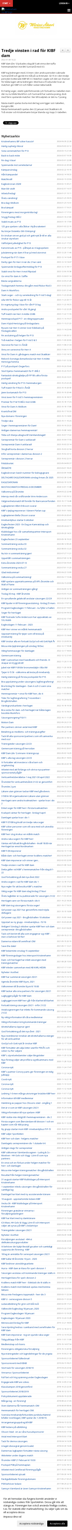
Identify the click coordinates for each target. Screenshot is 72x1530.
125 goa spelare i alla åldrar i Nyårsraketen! (23, 226)
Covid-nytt (6, 1079)
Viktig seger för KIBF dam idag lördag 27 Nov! (23, 891)
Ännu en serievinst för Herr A (16, 349)
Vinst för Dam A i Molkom (13, 406)
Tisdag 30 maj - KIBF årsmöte (15, 593)
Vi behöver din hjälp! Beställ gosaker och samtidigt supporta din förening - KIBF (26, 1248)
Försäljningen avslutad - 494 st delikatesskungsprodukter (16, 1241)
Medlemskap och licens (13, 1344)
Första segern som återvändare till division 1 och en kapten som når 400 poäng (27, 1123)
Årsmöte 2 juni (8, 786)
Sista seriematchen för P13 (15, 150)
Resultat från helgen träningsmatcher (20, 1175)
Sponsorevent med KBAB (14, 1363)
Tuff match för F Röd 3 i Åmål (15, 387)
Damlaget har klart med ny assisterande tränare (25, 1194)
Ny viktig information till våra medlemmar (22, 1017)
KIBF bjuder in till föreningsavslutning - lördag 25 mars (28, 603)
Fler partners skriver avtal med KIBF (19, 727)
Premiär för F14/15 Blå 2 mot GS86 (18, 401)
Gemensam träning (11, 655)
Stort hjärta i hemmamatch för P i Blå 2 (20, 371)
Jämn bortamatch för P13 (13, 392)
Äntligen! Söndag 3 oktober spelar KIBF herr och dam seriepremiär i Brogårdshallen (27, 928)
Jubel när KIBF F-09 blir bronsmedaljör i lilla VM (24, 667)
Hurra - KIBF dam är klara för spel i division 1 (23, 1268)
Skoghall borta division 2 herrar (17, 449)
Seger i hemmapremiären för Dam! (19, 425)
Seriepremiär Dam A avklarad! (16, 444)
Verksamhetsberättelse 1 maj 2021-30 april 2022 (25, 777)
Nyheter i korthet (9, 972)
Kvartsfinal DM (8, 411)
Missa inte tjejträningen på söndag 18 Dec (22, 646)
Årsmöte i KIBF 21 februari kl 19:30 (18, 1460)
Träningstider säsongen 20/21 (16, 1230)
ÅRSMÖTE (6, 468)
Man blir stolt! (8, 188)
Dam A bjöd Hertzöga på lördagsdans (20, 323)
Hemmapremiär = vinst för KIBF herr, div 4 (22, 693)
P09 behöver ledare (11, 1483)
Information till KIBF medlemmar (17, 1098)
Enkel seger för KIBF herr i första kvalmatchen (24, 808)
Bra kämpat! (7, 207)
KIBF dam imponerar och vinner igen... (20, 860)
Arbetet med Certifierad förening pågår (21, 1469)
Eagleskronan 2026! (11, 183)
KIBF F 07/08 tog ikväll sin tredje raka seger (22, 822)
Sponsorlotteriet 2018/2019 (15, 1391)
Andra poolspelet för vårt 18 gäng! (18, 309)
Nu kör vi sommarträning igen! (16, 553)
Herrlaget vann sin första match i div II (20, 900)
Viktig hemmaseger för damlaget (17, 650)
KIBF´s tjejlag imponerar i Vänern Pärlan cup (23, 510)
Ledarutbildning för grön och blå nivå (20, 1303)
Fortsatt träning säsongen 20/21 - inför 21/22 (23, 1005)
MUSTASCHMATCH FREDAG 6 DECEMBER (21, 486)
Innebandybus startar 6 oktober (17, 520)
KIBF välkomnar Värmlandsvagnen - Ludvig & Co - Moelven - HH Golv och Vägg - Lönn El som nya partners (26, 1155)
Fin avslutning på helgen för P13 (17, 335)
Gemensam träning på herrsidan (18, 748)
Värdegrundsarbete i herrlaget (16, 705)
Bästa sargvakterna (11, 280)
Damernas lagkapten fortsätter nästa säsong (24, 1450)
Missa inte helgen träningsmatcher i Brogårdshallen (27, 1170)
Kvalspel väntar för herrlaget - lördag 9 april (23, 812)
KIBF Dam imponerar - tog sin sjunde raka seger (25, 1334)
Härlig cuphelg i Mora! (12, 146)
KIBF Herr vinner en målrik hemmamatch (21, 629)
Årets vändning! (9, 198)
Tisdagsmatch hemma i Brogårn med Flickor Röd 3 (26, 285)
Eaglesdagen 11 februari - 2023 (17, 624)
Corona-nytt (7, 1067)
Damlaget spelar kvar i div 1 (15, 817)
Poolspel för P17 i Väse (13, 257)
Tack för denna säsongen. (14, 1441)
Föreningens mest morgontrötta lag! (19, 212)
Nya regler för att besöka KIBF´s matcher (21, 886)
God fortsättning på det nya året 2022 (20, 877)
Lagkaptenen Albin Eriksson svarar (19, 505)
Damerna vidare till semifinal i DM (18, 941)
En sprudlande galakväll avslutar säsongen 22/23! (26, 598)
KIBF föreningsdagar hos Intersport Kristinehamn (26, 955)
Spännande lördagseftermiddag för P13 (21, 266)
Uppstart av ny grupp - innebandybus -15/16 (23, 922)
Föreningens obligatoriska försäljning (20, 1348)
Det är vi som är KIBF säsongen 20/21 (20, 1107)
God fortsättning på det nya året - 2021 (21, 1031)
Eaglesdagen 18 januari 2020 (15, 1318)
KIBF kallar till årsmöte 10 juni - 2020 (19, 1258)
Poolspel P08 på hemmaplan (15, 1464)
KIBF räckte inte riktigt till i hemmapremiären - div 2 (26, 1117)
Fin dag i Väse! (8, 160)
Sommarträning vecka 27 (13, 567)
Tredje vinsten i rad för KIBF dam (28, 53)
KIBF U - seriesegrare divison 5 (16, 1299)
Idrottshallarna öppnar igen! (15, 1026)
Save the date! (8, 946)
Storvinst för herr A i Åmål (14, 344)
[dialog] (36, 1511)
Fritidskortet (7, 463)
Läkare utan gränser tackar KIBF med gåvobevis (25, 791)
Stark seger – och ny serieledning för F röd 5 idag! (26, 295)
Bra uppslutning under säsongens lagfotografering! (27, 681)
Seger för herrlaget (11, 612)
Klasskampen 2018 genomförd (16, 1386)
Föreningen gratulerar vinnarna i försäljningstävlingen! (17, 1212)
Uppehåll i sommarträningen (15, 558)
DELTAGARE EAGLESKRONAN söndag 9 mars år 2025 (27, 477)
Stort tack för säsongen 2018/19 (17, 1367)
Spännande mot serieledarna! (16, 165)
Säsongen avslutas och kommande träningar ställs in (28, 1273)
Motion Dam (7, 722)
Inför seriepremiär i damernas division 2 (21, 453)
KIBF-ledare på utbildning (14, 1427)
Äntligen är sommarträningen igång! (19, 589)
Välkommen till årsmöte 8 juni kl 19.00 (20, 986)
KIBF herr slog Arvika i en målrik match (20, 834)
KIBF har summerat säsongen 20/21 (19, 976)
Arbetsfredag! (8, 193)
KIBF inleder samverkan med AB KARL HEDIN (23, 967)
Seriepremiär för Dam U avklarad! (18, 439)
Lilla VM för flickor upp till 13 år (16, 299)
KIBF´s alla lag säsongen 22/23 (16, 757)
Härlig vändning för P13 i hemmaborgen (21, 383)
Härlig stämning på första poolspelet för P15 (23, 676)
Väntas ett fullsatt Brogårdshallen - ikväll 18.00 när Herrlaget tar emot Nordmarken (26, 845)
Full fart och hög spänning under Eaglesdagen (24, 1377)
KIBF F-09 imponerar (11, 850)
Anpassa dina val (12, 1516)
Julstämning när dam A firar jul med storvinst (23, 252)
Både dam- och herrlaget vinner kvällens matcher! (26, 855)
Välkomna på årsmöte (12, 491)
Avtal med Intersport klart (14, 1436)
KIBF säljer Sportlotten (12, 1133)
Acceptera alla (57, 1523)
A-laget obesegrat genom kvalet (17, 1445)
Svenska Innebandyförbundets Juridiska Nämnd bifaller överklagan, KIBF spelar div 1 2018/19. (25, 1416)
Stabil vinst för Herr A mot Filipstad (18, 271)
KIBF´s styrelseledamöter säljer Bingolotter (22, 1055)
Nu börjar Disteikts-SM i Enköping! (18, 231)
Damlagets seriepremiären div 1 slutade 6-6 (23, 1143)
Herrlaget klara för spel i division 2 (18, 1277)
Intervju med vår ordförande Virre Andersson (24, 496)
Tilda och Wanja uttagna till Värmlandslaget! (23, 434)
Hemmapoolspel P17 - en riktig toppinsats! (22, 318)
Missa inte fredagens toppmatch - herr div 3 (23, 1294)
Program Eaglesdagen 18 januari (17, 1313)
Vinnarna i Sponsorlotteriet (15, 1372)
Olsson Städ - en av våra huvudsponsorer (22, 1431)
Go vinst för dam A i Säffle (14, 276)
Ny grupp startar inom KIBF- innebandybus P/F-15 (26, 1129)
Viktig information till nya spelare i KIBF (20, 1112)
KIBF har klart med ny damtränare (18, 1218)
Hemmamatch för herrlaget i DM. (17, 1410)
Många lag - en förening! (13, 1400)
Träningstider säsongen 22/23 (16, 743)
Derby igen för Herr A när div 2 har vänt (21, 262)
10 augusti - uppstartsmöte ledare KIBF (20, 1198)
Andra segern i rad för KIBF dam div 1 (20, 881)
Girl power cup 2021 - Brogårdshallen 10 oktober (25, 917)
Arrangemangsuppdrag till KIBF (16, 1422)
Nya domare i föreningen (14, 416)
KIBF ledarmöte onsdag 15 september (20, 950)
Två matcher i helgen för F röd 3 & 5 (19, 340)
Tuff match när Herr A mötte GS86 (18, 314)
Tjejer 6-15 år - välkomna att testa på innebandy (25, 672)
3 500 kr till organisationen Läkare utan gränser (25, 796)
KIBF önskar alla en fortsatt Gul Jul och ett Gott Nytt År (28, 641)
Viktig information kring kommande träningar (24, 1021)
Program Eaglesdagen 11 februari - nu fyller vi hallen (28, 607)
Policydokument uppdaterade (16, 1396)
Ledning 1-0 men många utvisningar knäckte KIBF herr (28, 1093)
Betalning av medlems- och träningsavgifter (23, 731)
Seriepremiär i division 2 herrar (17, 458)
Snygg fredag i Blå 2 (11, 216)
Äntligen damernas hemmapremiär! (19, 430)
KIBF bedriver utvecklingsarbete (17, 1263)
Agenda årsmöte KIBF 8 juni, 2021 (17, 981)
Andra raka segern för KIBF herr (17, 838)
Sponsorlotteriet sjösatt (13, 1474)
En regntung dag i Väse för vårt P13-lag (21, 304)
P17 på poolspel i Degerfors (15, 366)
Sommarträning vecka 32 (13, 548)
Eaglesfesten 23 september (15, 539)
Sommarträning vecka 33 (13, 543)
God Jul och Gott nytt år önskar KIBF (19, 1043)
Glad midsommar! (10, 572)
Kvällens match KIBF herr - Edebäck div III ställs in (25, 1282)
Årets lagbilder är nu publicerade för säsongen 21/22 (28, 895)
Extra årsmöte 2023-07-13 (14, 562)
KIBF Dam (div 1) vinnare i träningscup (20, 753)
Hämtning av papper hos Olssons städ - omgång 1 (26, 1102)
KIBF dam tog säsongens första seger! (20, 905)
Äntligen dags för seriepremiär (16, 1148)
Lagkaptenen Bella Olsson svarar (18, 515)
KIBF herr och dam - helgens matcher (19, 1138)
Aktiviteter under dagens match (17, 1455)
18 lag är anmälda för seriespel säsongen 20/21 (25, 1254)
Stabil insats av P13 (11, 221)
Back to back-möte (10, 155)
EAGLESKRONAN (9, 482)
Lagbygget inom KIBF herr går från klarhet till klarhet (27, 1000)
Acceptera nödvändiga (31, 1523)
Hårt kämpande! (9, 174)
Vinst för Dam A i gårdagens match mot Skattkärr (25, 354)
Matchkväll (6, 179)
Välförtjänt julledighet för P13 (16, 243)
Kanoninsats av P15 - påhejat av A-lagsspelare (25, 247)
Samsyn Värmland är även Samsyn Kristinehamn (26, 1488)
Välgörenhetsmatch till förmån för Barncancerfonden (28, 501)
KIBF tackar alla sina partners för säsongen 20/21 (26, 991)
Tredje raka (7, 420)
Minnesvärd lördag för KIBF (15, 1322)
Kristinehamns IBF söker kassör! (17, 141)
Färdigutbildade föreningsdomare (18, 1479)
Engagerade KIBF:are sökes (15, 1382)
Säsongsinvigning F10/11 (13, 717)
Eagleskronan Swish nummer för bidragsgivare (25, 472)
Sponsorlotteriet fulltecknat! (15, 1358)
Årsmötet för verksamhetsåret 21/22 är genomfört (26, 781)
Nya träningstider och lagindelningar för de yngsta (26, 1353)
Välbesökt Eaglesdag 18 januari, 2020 (20, 1308)
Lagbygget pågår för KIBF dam (16, 995)
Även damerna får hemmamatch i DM (20, 1405)
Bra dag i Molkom (10, 202)
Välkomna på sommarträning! (16, 577)
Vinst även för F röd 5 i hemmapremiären (22, 397)
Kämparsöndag (9, 169)
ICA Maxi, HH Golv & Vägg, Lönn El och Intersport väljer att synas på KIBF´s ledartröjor (25, 1224)
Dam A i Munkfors (10, 290)
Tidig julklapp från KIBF (12, 1339)
